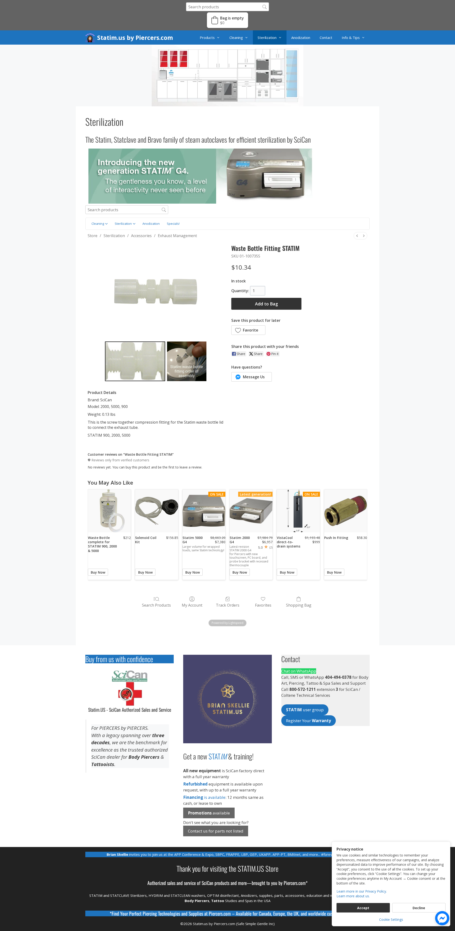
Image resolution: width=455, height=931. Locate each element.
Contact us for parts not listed (215, 831)
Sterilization (267, 37)
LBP (244, 854)
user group (305, 709)
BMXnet (293, 854)
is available (204, 797)
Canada (265, 913)
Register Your (308, 720)
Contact (326, 37)
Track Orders (227, 605)
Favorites (263, 605)
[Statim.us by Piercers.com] (91, 37)
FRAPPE (232, 854)
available (209, 813)
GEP (253, 854)
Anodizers (249, 895)
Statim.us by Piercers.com (135, 37)
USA (267, 900)
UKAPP (265, 854)
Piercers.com (220, 913)
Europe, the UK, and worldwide (299, 913)
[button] (227, 20)
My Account (192, 605)
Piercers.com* (296, 882)
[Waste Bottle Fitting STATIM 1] (187, 361)
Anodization (300, 37)
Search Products (156, 605)
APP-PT (279, 854)
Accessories (141, 235)
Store (92, 235)
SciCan (207, 882)
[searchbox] (227, 6)
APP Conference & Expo (194, 854)
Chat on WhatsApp (298, 671)
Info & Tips (351, 37)
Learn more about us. (353, 896)
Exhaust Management (177, 235)
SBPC (219, 854)
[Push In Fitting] (345, 510)
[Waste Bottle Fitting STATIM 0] (135, 361)
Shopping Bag (298, 605)
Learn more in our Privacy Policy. (362, 891)
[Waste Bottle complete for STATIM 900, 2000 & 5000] (109, 510)
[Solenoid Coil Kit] (156, 510)
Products (207, 37)
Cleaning (236, 37)
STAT (218, 756)
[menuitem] (357, 235)
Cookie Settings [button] (391, 919)
